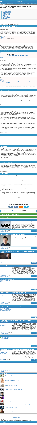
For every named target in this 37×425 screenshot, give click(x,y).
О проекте (21, 1)
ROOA (3, 1)
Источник (2, 201)
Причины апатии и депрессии (7, 12)
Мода (2, 368)
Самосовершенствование (4, 231)
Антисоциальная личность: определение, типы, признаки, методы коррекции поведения (20, 82)
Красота (2, 367)
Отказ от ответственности (18, 424)
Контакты (25, 1)
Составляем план (5, 16)
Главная (17, 1)
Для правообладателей (16, 417)
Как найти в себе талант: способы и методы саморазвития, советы (18, 39)
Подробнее (34, 231)
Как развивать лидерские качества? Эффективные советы (17, 55)
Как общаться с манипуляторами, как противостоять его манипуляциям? (17, 349)
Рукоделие (3, 363)
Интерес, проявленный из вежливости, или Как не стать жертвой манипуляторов (15, 321)
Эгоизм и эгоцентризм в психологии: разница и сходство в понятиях (16, 336)
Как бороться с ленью (6, 14)
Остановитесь (5, 18)
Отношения (3, 369)
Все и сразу (4, 15)
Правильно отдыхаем (6, 13)
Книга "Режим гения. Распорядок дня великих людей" (13, 234)
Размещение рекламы (16, 416)
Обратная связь (3, 416)
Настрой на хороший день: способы (8, 279)
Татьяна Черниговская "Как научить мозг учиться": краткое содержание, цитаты (17, 252)
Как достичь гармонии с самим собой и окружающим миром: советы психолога (16, 307)
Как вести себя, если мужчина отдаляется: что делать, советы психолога (17, 265)
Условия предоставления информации (6, 424)
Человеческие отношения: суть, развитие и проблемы (13, 219)
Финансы (2, 371)
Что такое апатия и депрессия (7, 11)
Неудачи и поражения (6, 17)
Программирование (4, 364)
